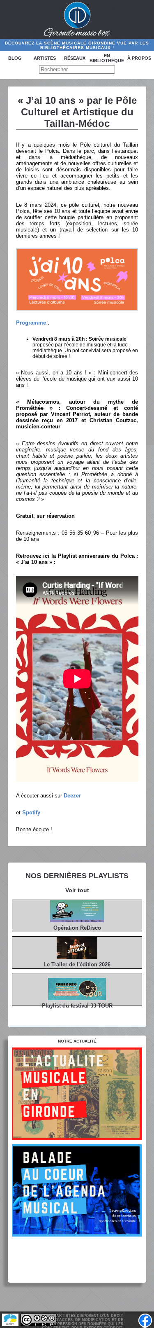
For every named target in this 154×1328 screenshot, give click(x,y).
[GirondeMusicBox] (77, 19)
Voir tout (77, 890)
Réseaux (74, 58)
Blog (15, 58)
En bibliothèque (107, 58)
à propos (139, 58)
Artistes (45, 58)
